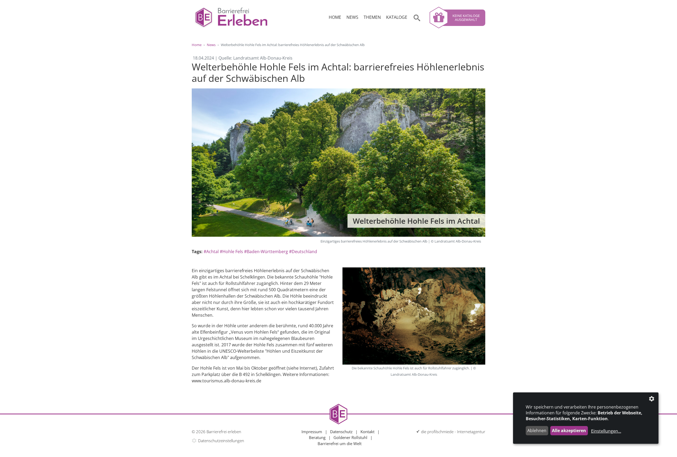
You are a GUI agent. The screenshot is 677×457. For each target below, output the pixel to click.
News (352, 17)
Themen (372, 17)
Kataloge (396, 17)
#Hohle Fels (231, 251)
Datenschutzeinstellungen (221, 440)
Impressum (311, 431)
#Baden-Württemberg (266, 251)
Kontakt (367, 431)
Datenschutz (341, 431)
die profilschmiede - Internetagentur (453, 431)
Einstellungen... (606, 431)
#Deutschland (303, 251)
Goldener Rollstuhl (350, 437)
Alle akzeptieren (569, 430)
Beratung (317, 437)
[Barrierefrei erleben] (231, 17)
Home (335, 17)
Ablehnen (536, 430)
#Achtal (211, 251)
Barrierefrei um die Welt (340, 443)
